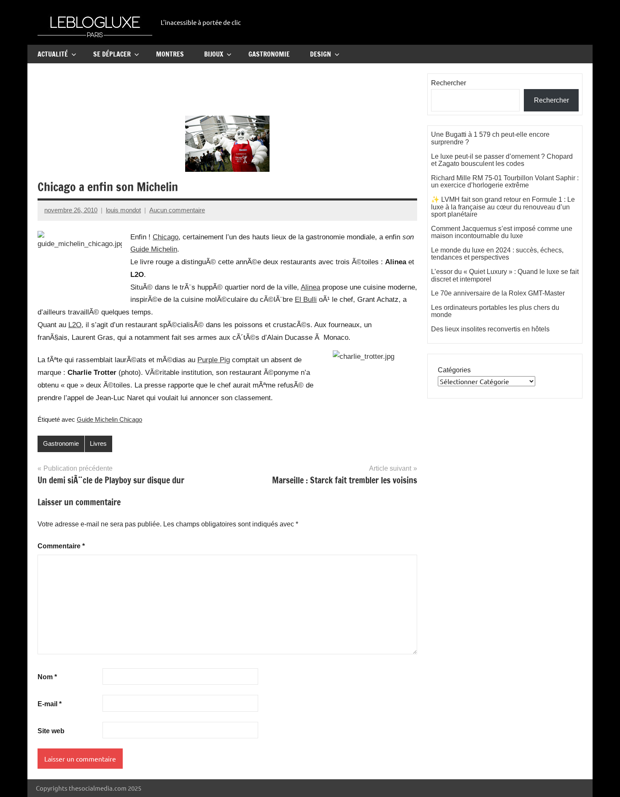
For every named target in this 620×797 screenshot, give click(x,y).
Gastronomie (269, 54)
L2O (74, 325)
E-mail (50, 704)
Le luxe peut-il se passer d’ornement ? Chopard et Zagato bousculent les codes (502, 160)
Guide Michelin (153, 249)
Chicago (165, 237)
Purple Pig (213, 360)
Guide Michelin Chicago (109, 419)
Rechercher (448, 83)
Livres (98, 443)
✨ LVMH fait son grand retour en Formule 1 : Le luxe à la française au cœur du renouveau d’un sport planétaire (503, 207)
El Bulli (306, 299)
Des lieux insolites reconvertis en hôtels (490, 329)
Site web (51, 731)
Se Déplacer (112, 54)
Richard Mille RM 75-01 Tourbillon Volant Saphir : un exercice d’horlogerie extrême (505, 181)
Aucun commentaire (177, 210)
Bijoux (213, 54)
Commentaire (61, 546)
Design (320, 54)
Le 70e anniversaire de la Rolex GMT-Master (498, 293)
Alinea (310, 287)
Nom (47, 676)
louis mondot (123, 210)
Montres (170, 54)
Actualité (53, 54)
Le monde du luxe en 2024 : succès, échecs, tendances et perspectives (497, 254)
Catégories (454, 370)
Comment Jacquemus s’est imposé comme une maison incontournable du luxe (501, 232)
